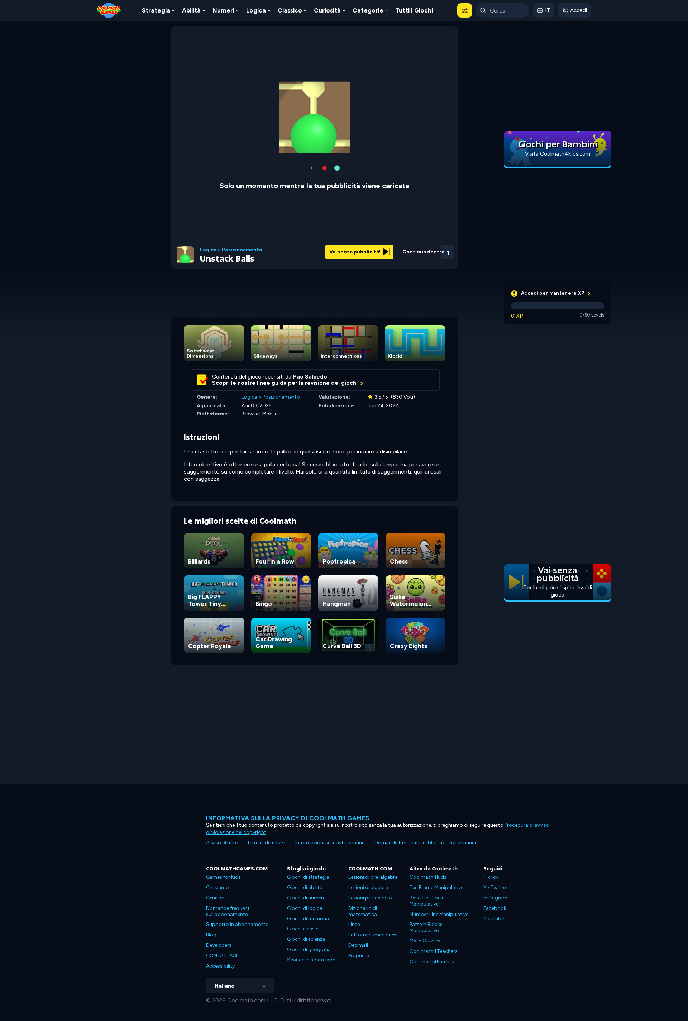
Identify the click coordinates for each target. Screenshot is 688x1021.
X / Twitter (495, 887)
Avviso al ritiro (222, 843)
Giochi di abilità (304, 887)
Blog (211, 935)
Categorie (368, 10)
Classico (290, 10)
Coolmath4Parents (432, 962)
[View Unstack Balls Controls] (428, 250)
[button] (464, 10)
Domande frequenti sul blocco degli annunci (425, 843)
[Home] (109, 9)
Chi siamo (217, 887)
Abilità (191, 10)
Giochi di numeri (305, 898)
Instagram (495, 898)
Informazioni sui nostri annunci (330, 843)
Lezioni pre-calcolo (370, 898)
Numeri (223, 10)
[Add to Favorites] (409, 249)
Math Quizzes (425, 941)
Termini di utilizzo (267, 843)
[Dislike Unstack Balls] (391, 250)
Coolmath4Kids (428, 877)
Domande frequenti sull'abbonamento (228, 911)
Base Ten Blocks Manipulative (428, 901)
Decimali (358, 945)
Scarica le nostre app (311, 960)
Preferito (409, 261)
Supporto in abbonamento (237, 924)
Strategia (156, 10)
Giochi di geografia (309, 949)
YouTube (493, 919)
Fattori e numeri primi (372, 935)
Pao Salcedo (310, 377)
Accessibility (220, 966)
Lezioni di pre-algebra (373, 877)
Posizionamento (242, 250)
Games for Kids (223, 877)
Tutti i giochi (414, 10)
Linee (354, 924)
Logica (256, 10)
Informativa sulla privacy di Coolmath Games (287, 818)
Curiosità (327, 10)
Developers (218, 945)
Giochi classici (303, 929)
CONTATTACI (221, 956)
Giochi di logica (304, 908)
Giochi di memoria (308, 919)
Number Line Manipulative (439, 914)
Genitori (215, 898)
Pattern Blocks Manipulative (426, 927)
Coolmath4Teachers (434, 951)
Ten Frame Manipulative (436, 887)
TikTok (491, 877)
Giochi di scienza (306, 939)
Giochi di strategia (308, 877)
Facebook (494, 908)
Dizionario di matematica (362, 911)
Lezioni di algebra (368, 887)
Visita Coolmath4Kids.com (557, 154)
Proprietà (358, 956)
